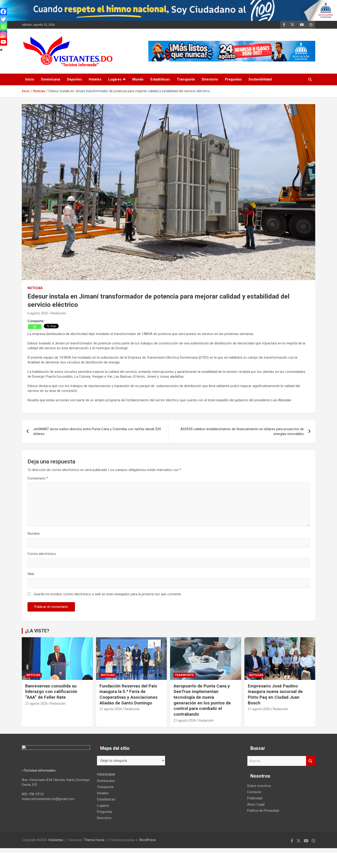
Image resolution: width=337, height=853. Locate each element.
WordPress (147, 840)
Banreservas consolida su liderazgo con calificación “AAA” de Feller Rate (51, 691)
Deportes (74, 79)
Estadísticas (160, 79)
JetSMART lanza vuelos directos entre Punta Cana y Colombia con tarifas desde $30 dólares (97, 431)
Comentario (38, 478)
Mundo (138, 79)
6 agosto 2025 (38, 313)
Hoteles (95, 79)
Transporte (186, 79)
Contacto (254, 792)
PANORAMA (106, 775)
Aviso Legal (256, 804)
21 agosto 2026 (36, 703)
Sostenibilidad (260, 79)
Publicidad (254, 798)
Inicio (29, 79)
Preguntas (233, 79)
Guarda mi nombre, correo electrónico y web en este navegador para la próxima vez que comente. (108, 594)
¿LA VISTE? (37, 631)
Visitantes (55, 840)
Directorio (210, 79)
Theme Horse (94, 840)
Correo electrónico (42, 554)
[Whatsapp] (34, 326)
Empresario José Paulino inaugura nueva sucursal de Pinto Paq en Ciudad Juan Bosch (275, 694)
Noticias (35, 288)
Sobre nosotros (259, 786)
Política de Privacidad (263, 811)
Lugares (115, 79)
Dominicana (50, 79)
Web (31, 574)
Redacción (58, 313)
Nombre (34, 534)
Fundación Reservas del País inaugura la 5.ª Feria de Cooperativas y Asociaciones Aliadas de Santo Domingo (128, 694)
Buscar (310, 761)
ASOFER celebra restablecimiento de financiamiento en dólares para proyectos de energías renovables (242, 431)
